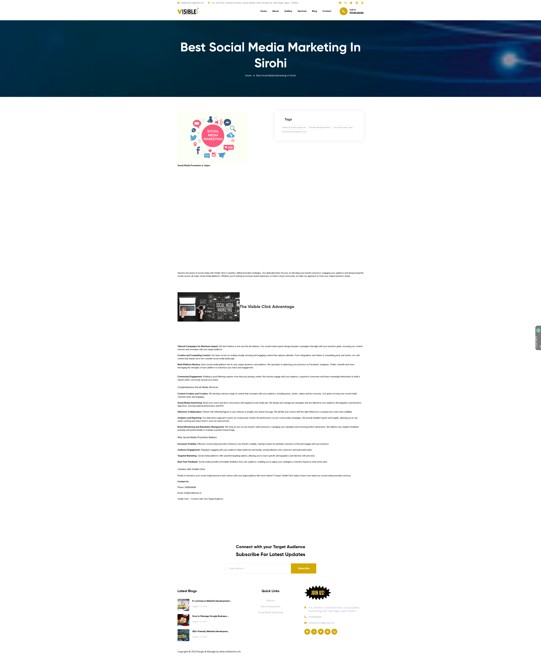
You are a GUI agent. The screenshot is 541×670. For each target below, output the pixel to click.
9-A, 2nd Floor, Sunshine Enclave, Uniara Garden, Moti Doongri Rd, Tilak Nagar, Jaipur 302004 (334, 609)
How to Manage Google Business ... (210, 616)
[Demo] (317, 592)
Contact (326, 11)
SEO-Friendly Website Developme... (210, 631)
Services (302, 11)
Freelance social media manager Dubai (294, 127)
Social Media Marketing (270, 612)
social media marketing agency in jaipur (294, 132)
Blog (314, 11)
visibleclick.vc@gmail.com (192, 2)
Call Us (356, 11)
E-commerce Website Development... (211, 601)
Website (270, 600)
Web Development (270, 606)
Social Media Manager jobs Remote (319, 127)
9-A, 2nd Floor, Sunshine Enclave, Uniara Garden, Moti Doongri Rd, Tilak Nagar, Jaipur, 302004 (254, 2)
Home (263, 11)
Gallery (288, 11)
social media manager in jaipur (343, 127)
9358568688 (315, 616)
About (275, 11)
